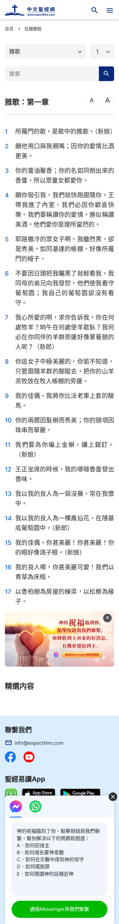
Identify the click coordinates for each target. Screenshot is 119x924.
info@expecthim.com (39, 743)
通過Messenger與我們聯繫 (59, 909)
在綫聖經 (32, 28)
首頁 (9, 28)
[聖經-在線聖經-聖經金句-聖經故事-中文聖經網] (33, 10)
